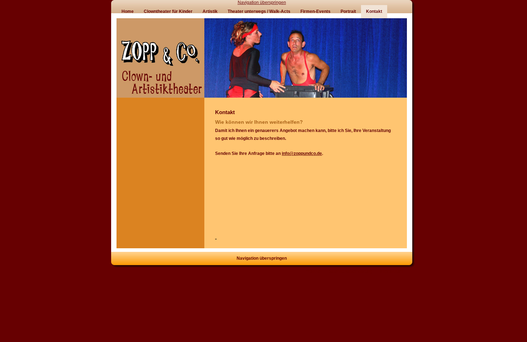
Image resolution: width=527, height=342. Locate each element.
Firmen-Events (315, 11)
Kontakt (374, 11)
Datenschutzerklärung (350, 271)
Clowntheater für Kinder (168, 11)
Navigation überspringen (262, 2)
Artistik (210, 11)
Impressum (391, 271)
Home (128, 11)
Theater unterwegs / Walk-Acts (259, 11)
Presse (312, 271)
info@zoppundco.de (302, 153)
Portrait (348, 11)
